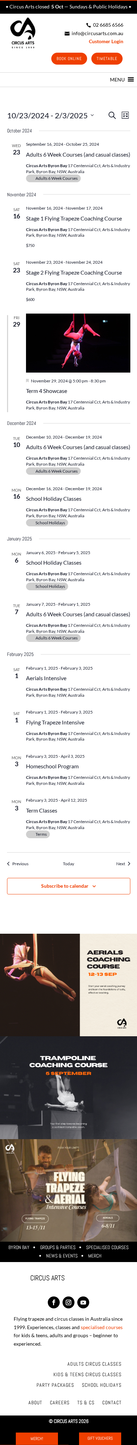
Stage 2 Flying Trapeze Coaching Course (74, 272)
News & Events (62, 1256)
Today (68, 863)
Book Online (69, 58)
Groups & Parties (58, 1247)
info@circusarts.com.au (94, 33)
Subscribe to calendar (65, 886)
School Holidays (102, 1385)
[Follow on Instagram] (68, 1302)
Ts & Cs (85, 1403)
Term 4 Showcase (46, 390)
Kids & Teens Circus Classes (87, 1375)
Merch (95, 1256)
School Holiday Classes (53, 498)
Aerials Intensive (46, 678)
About (35, 1403)
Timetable (107, 58)
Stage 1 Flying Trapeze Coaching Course (74, 218)
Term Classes (41, 810)
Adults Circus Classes (94, 1364)
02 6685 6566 (104, 25)
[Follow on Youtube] (83, 1302)
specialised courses (102, 1327)
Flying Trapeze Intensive (55, 722)
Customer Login (106, 41)
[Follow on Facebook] (54, 1302)
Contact (112, 1403)
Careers (60, 1403)
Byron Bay (19, 1247)
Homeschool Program (52, 766)
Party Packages (55, 1385)
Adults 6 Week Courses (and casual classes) (78, 154)
